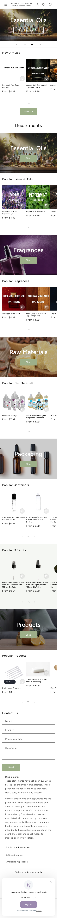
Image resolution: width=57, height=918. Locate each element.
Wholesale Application (17, 862)
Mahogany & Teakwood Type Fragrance (36, 314)
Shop (28, 158)
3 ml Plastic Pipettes (11, 688)
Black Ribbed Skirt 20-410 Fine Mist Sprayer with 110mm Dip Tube (13, 585)
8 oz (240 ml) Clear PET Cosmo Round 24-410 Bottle (36, 519)
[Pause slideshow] (54, 44)
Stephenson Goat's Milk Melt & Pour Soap (36, 680)
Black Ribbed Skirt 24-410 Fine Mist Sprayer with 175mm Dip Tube (37, 585)
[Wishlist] (43, 4)
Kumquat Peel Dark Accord (10, 86)
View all (28, 111)
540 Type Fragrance (11, 313)
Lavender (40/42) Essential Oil (10, 213)
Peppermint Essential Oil (37, 212)
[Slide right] (35, 103)
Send (11, 767)
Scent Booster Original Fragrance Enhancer (36, 416)
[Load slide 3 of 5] (28, 44)
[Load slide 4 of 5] (32, 44)
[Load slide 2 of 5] (25, 44)
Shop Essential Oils (28, 30)
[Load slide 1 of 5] (21, 44)
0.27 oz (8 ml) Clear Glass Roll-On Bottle (13, 518)
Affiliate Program (14, 855)
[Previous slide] (16, 44)
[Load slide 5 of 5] (35, 44)
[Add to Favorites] (22, 78)
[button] (6, 4)
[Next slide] (40, 44)
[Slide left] (22, 103)
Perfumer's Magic (10, 415)
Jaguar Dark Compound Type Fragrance (36, 86)
